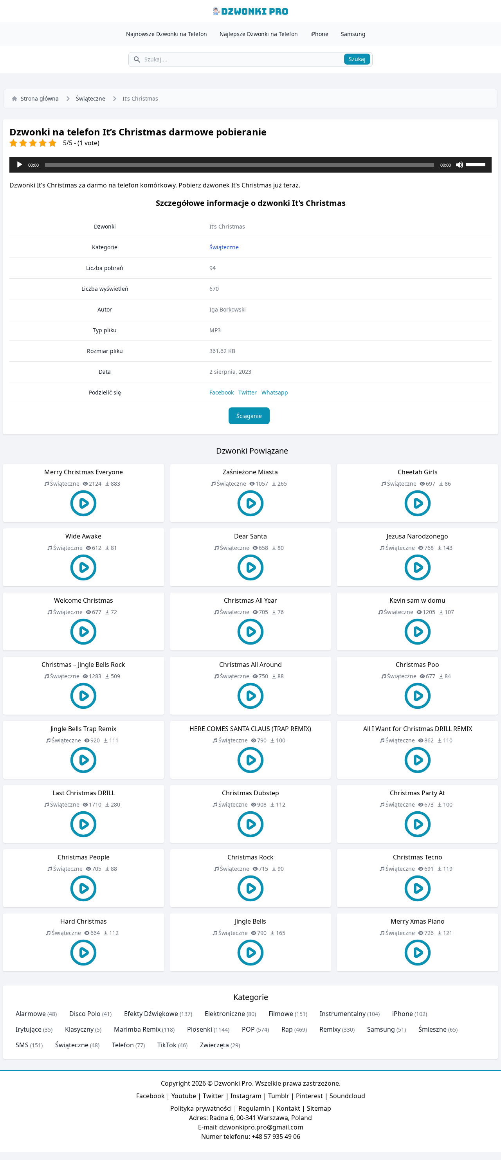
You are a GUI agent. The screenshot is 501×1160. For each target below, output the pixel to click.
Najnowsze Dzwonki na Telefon (166, 34)
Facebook (221, 392)
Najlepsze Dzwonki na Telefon (259, 34)
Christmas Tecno (417, 857)
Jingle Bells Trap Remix (83, 728)
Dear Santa (250, 536)
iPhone (319, 34)
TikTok (167, 1045)
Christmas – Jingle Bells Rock (83, 664)
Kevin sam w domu (417, 600)
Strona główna (40, 98)
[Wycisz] (459, 165)
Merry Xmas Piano (418, 921)
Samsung (353, 34)
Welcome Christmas (83, 600)
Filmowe (281, 1013)
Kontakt (288, 1108)
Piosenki (199, 1029)
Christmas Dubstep (250, 793)
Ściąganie (249, 416)
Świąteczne (90, 98)
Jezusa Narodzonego (417, 536)
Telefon (123, 1045)
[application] (250, 165)
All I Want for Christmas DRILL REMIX (417, 728)
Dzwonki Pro (233, 1083)
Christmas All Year (250, 600)
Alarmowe (31, 1013)
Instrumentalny (343, 1013)
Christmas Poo (417, 664)
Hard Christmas (83, 921)
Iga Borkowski (227, 309)
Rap (287, 1029)
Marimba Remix (137, 1029)
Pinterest (309, 1096)
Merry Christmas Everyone (83, 472)
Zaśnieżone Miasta (250, 472)
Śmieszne (432, 1029)
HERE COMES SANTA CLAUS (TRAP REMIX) (250, 728)
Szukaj (357, 59)
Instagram (246, 1096)
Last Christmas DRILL (83, 793)
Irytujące (28, 1029)
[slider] (477, 164)
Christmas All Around (250, 664)
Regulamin (254, 1108)
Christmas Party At (417, 793)
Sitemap (319, 1108)
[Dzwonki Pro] (250, 11)
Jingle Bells (250, 921)
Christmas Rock (250, 857)
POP (248, 1029)
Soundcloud (347, 1096)
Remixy (330, 1029)
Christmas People (84, 857)
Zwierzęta (214, 1045)
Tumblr (278, 1096)
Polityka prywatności (201, 1108)
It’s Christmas (227, 226)
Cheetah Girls (418, 472)
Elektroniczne (225, 1013)
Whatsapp (274, 392)
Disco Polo (85, 1013)
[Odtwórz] (19, 165)
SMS (22, 1045)
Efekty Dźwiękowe (151, 1013)
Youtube (183, 1096)
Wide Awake (83, 536)
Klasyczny (79, 1029)
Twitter (247, 392)
